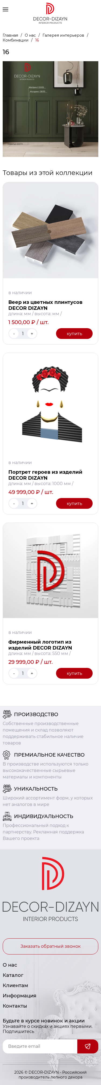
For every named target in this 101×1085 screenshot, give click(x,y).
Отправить (87, 1046)
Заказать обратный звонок (50, 946)
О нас (31, 35)
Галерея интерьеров (64, 35)
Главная (11, 35)
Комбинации (16, 40)
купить (74, 333)
